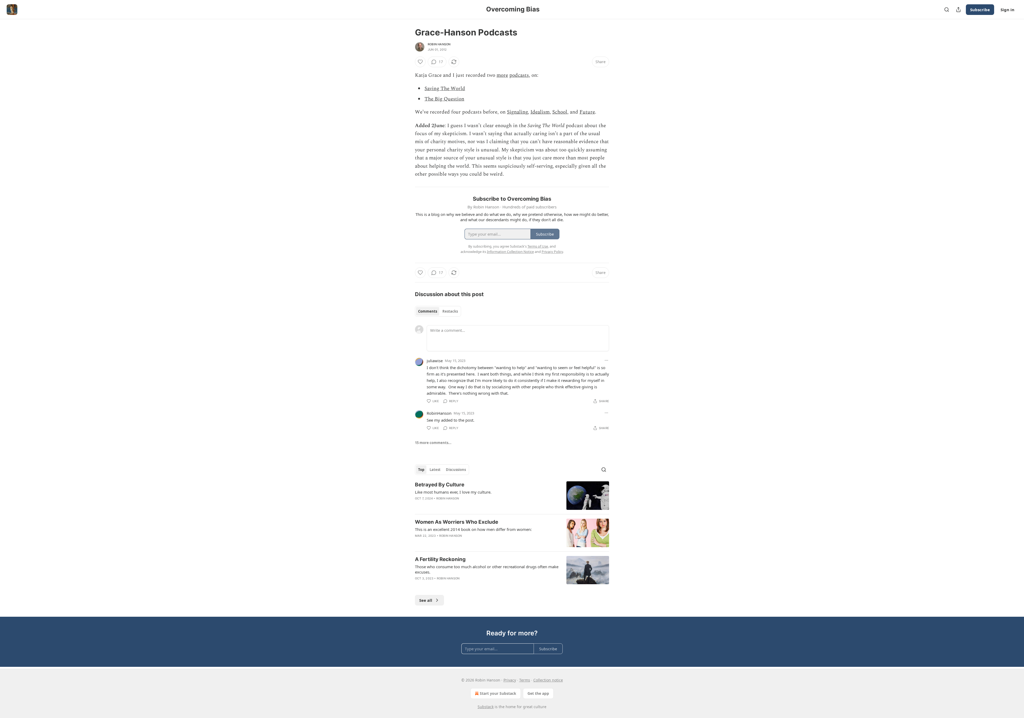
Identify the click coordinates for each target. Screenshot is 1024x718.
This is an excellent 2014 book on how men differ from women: (473, 529)
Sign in (1007, 9)
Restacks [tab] (450, 311)
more (502, 75)
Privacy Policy (552, 251)
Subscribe (980, 9)
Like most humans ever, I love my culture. (453, 492)
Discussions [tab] (456, 469)
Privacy (509, 680)
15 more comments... (433, 442)
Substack (486, 706)
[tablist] (438, 311)
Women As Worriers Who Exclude (456, 522)
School (559, 112)
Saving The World (445, 88)
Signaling (517, 112)
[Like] (420, 62)
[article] (512, 495)
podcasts (519, 75)
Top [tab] (421, 469)
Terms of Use (537, 246)
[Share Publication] (958, 9)
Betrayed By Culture (439, 485)
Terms (524, 680)
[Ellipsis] (606, 360)
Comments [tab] (427, 311)
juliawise (435, 360)
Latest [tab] (435, 469)
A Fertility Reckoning (440, 559)
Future (587, 112)
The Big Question (444, 99)
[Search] (946, 9)
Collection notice (548, 680)
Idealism (540, 112)
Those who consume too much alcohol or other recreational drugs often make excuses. (486, 569)
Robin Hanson (439, 44)
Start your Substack (498, 693)
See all (425, 600)
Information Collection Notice (510, 251)
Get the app (538, 693)
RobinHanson (439, 413)
